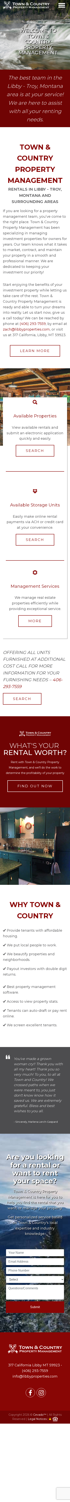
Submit (35, 1307)
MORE (35, 621)
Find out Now (35, 786)
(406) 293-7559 (33, 324)
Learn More (35, 351)
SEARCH (35, 451)
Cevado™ (40, 1414)
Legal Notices (37, 1419)
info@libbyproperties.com (35, 1376)
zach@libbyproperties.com (26, 329)
